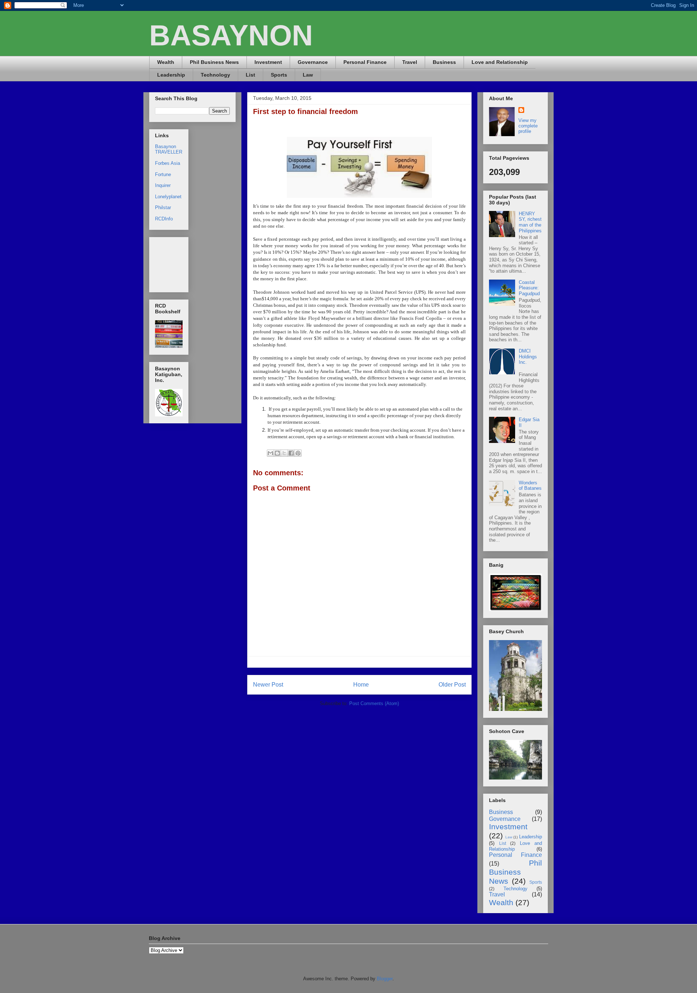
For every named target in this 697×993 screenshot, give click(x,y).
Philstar (163, 207)
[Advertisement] (177, 262)
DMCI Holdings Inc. (528, 356)
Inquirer (163, 185)
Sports (279, 75)
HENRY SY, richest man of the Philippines (530, 222)
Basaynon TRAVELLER (168, 149)
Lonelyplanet (168, 196)
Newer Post (268, 684)
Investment (268, 62)
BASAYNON (231, 35)
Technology (215, 75)
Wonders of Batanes (530, 485)
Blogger (384, 978)
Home (361, 684)
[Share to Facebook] (291, 453)
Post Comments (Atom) (374, 703)
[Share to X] (284, 453)
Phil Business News (214, 62)
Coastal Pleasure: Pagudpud (529, 288)
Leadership (171, 75)
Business (444, 62)
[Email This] (270, 453)
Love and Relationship (500, 62)
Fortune (163, 174)
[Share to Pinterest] (298, 453)
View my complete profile (528, 126)
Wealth (165, 62)
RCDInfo (164, 218)
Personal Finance (365, 62)
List (250, 75)
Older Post (452, 684)
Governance (313, 62)
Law (308, 75)
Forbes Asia (167, 163)
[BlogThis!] (277, 453)
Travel (409, 62)
